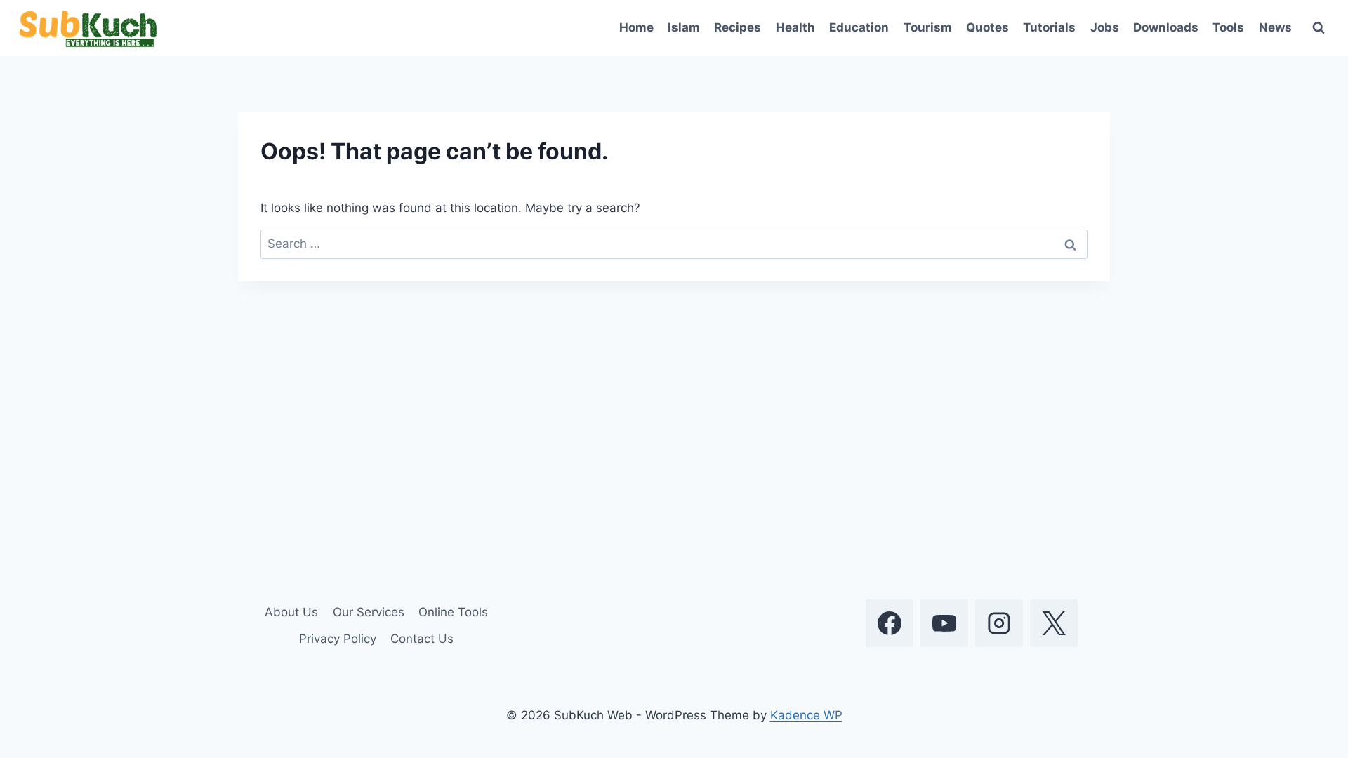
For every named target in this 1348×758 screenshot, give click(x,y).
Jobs (1104, 27)
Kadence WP (806, 715)
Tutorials (1049, 27)
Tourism (928, 27)
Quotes (987, 27)
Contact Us (422, 639)
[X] (1054, 623)
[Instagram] (999, 623)
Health (795, 27)
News (1275, 27)
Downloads (1165, 27)
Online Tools (453, 612)
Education (859, 27)
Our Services (368, 612)
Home (636, 27)
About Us (291, 612)
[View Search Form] (1318, 28)
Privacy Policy (337, 639)
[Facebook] (889, 623)
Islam (684, 27)
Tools (1228, 27)
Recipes (737, 27)
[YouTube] (944, 623)
